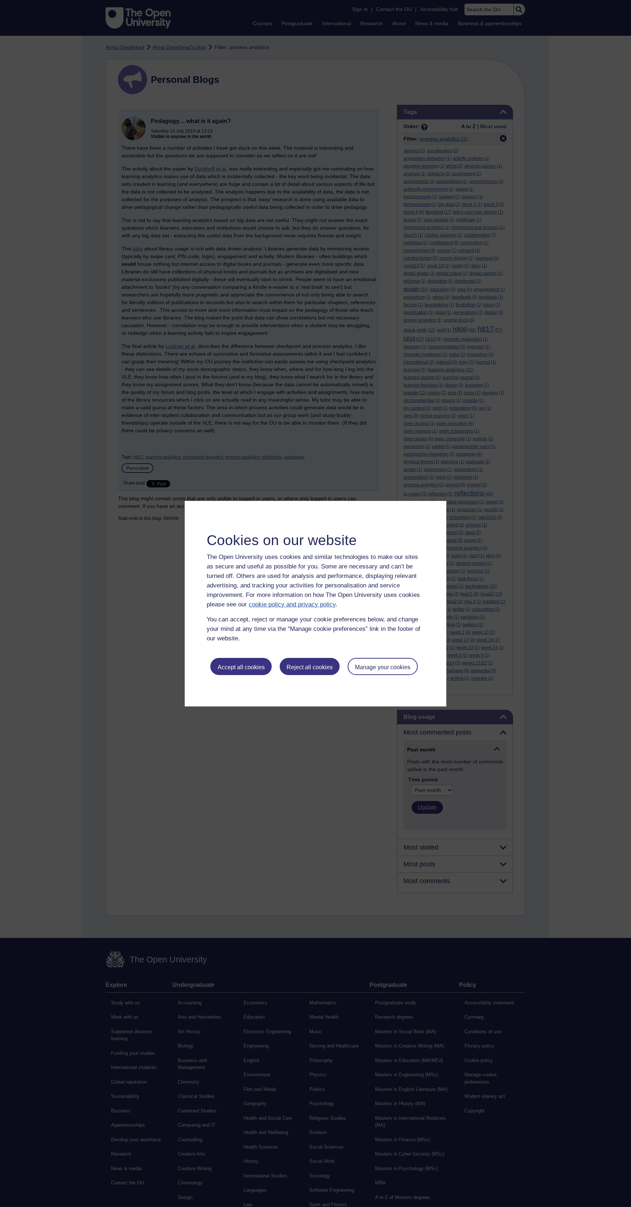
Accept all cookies (241, 667)
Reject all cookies (310, 667)
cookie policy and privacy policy (292, 604)
